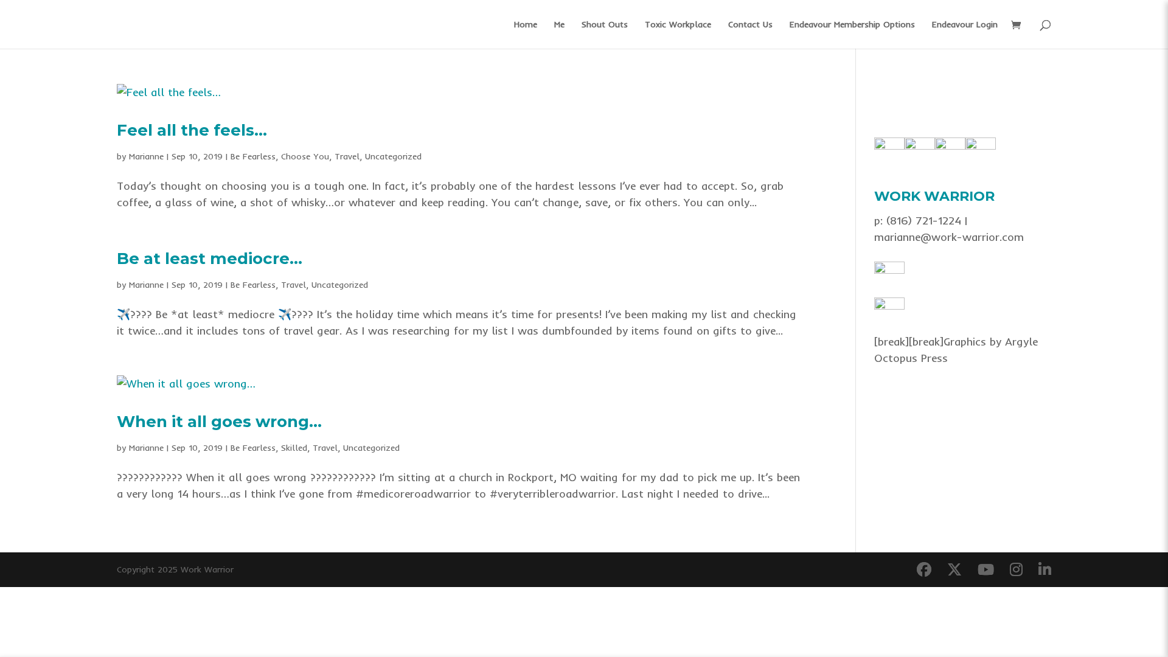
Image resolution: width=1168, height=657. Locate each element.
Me (559, 25)
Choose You (305, 156)
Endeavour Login (965, 25)
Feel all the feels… (192, 130)
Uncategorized (393, 156)
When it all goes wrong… (219, 421)
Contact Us (750, 25)
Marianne (146, 156)
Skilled (294, 447)
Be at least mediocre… (209, 258)
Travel (347, 156)
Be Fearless (253, 156)
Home (525, 25)
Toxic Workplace (678, 25)
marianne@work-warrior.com (949, 237)
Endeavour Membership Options (852, 25)
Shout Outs (605, 25)
